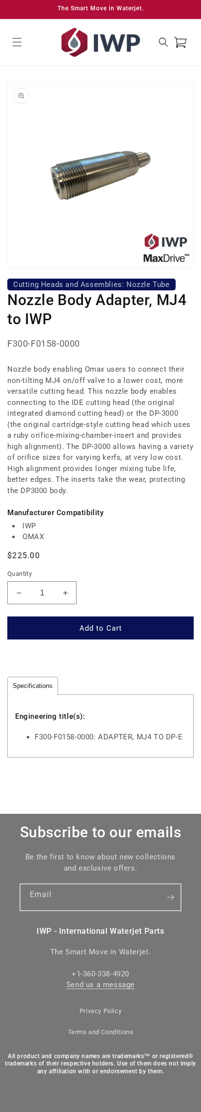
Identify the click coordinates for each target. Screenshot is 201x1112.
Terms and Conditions (101, 1032)
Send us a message (100, 984)
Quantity (19, 573)
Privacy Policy (100, 1011)
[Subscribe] (170, 897)
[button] (17, 42)
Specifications (33, 685)
